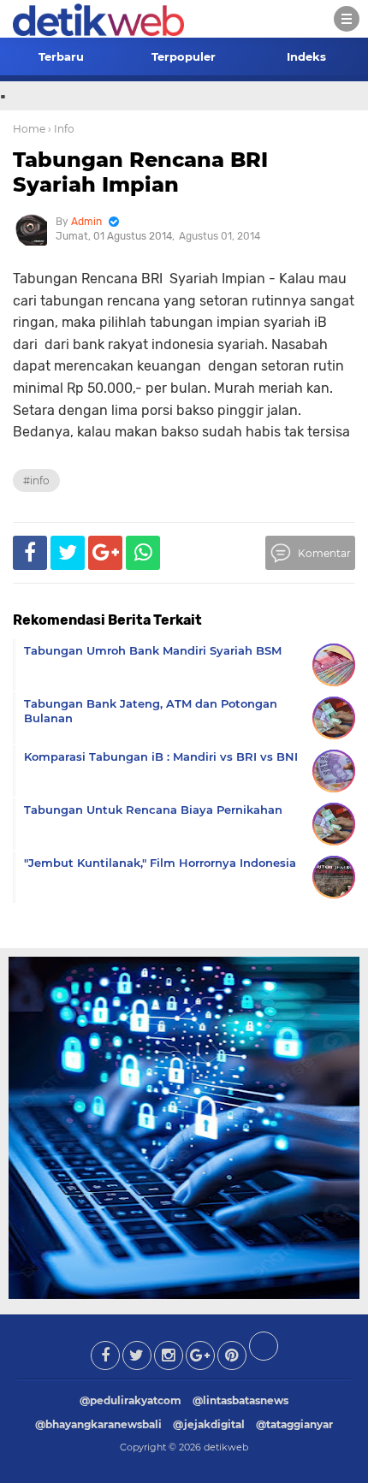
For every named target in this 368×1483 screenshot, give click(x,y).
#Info (36, 480)
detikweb (226, 1447)
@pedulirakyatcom (130, 1400)
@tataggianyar (294, 1424)
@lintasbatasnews (240, 1400)
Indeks (306, 56)
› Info (61, 128)
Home (29, 128)
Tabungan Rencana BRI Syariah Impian (140, 172)
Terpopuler (183, 56)
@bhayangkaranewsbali (98, 1424)
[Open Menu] (346, 19)
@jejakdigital (209, 1424)
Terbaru (61, 56)
